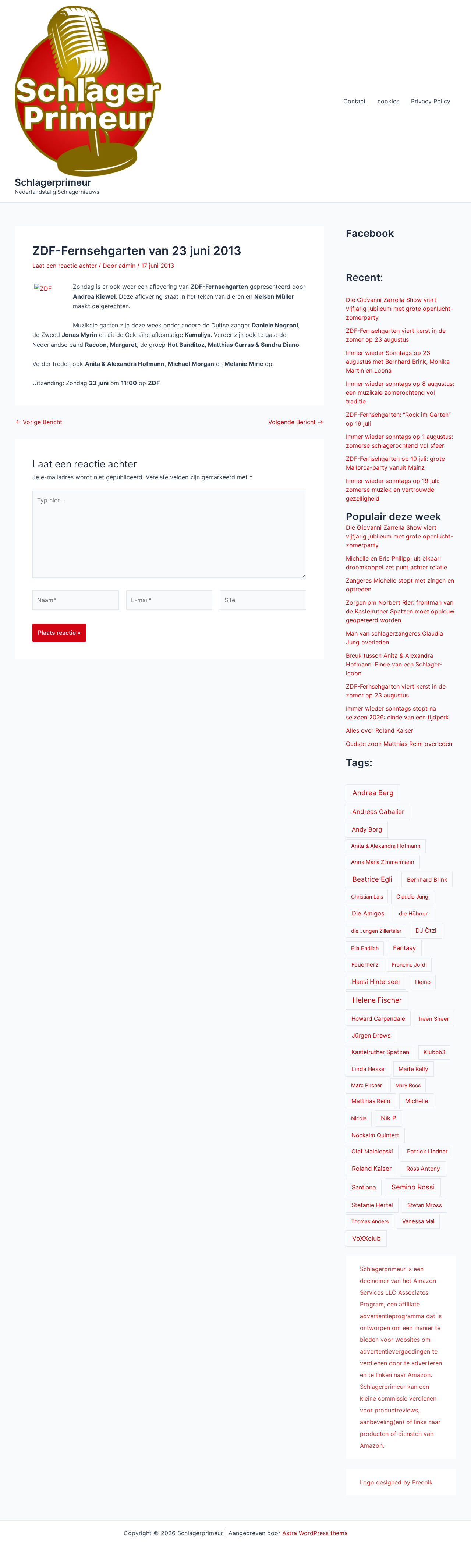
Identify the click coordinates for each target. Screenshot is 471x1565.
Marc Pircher (366, 1085)
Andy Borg (367, 829)
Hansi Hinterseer (376, 981)
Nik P (388, 1118)
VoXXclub (366, 1238)
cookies (388, 101)
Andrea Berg (373, 793)
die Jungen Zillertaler (376, 931)
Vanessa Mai (418, 1221)
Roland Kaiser (372, 1168)
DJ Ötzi (425, 930)
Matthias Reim (370, 1101)
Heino (423, 981)
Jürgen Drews (371, 1035)
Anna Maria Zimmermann (382, 862)
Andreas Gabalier (378, 811)
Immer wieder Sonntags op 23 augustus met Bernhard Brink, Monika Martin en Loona (398, 361)
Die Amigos (368, 913)
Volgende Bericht (295, 422)
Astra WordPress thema (315, 1533)
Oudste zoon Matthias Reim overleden (399, 743)
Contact (354, 101)
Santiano (364, 1187)
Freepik (422, 1482)
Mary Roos (408, 1085)
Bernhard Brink (427, 879)
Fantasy (404, 948)
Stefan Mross (424, 1205)
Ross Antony (423, 1168)
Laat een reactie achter (64, 265)
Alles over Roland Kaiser (379, 730)
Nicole (358, 1118)
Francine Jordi (409, 964)
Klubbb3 (434, 1052)
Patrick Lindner (427, 1151)
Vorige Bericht (38, 422)
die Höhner (413, 913)
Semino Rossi (413, 1187)
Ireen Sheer (434, 1019)
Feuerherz (364, 964)
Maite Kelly (413, 1069)
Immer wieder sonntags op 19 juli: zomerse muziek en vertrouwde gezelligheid (392, 489)
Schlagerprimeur (53, 182)
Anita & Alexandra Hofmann (386, 846)
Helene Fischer (377, 1000)
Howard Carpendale (378, 1018)
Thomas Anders (370, 1221)
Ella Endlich (365, 948)
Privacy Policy (430, 101)
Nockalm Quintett (375, 1135)
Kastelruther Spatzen (380, 1052)
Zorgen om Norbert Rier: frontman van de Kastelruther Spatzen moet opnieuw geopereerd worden (400, 611)
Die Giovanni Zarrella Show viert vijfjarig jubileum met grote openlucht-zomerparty (399, 308)
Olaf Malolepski (372, 1151)
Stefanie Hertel (372, 1205)
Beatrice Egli (372, 879)
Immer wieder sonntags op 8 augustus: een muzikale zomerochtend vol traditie (400, 392)
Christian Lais (367, 896)
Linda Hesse (368, 1069)
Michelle (416, 1101)
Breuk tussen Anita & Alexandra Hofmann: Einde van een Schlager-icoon (394, 664)
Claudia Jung (412, 896)
